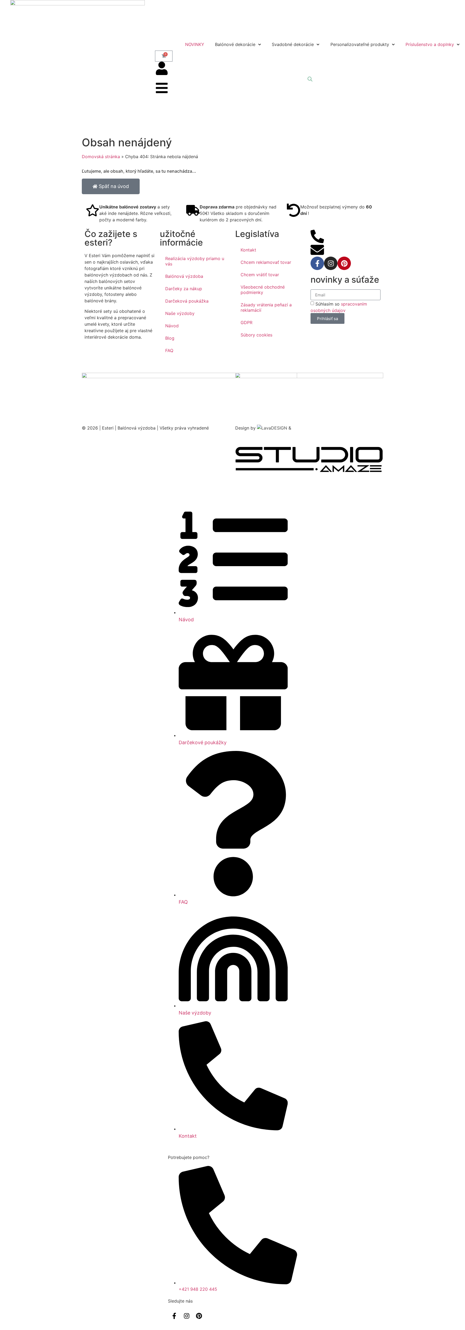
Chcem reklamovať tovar (266, 262)
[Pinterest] (344, 263)
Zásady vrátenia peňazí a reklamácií (266, 307)
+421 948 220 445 (343, 233)
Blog (169, 338)
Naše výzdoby (180, 313)
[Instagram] (330, 263)
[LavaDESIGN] (272, 428)
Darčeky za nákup (183, 288)
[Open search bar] (310, 79)
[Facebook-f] (317, 263)
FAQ (169, 350)
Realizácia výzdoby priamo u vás (194, 261)
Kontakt (248, 250)
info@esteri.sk (338, 246)
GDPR (246, 322)
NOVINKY (194, 44)
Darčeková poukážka (187, 301)
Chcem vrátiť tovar (260, 274)
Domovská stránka (101, 156)
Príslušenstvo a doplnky (430, 44)
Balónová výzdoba (184, 276)
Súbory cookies (256, 335)
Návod (172, 325)
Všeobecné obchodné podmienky (263, 289)
